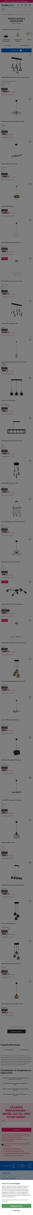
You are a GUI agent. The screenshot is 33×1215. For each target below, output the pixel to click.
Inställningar (16, 1210)
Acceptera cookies (16, 1206)
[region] (16, 1197)
